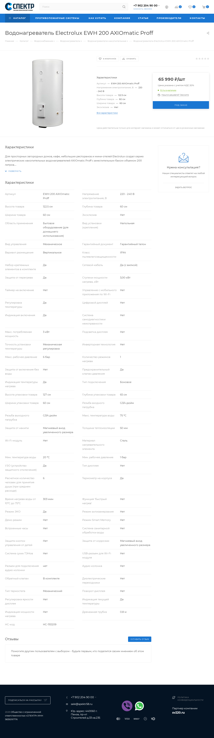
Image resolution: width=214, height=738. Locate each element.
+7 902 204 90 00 (145, 5)
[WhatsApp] (139, 706)
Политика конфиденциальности (190, 698)
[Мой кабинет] (166, 7)
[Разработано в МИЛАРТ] (190, 721)
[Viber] (127, 706)
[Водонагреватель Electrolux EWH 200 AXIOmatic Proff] (47, 93)
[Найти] (124, 6)
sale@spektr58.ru (81, 704)
